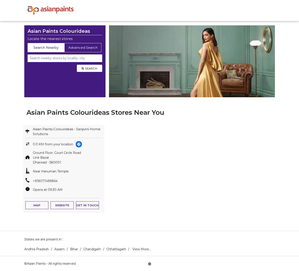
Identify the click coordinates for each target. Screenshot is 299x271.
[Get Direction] (78, 144)
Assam (59, 249)
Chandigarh (92, 249)
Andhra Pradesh (36, 249)
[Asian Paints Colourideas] (50, 10)
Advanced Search (83, 47)
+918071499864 (45, 181)
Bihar (74, 249)
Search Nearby (45, 47)
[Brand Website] (149, 264)
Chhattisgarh (116, 249)
